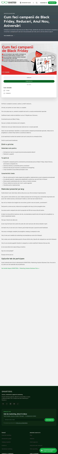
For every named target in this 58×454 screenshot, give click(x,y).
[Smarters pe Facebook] (3, 403)
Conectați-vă (43, 2)
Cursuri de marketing (6, 435)
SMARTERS (7, 391)
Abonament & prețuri (6, 438)
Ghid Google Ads (34, 442)
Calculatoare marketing (7, 449)
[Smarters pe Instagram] (6, 403)
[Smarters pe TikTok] (17, 403)
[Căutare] (36, 3)
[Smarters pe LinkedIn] (10, 403)
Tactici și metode (9, 13)
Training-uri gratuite (6, 442)
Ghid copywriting (34, 449)
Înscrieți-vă (52, 2)
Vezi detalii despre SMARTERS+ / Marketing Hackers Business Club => (20, 268)
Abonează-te (49, 419)
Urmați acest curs (29, 81)
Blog (31, 435)
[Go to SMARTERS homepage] (8, 3)
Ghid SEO (32, 438)
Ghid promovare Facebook (36, 445)
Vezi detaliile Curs (8, 35)
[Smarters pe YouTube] (14, 403)
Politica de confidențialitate (21, 423)
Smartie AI (4, 445)
